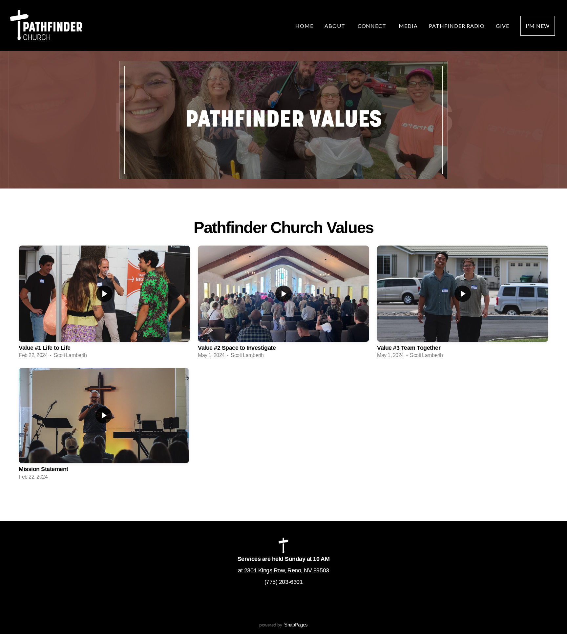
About (335, 26)
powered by (283, 624)
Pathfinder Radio (457, 26)
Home (304, 26)
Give (502, 26)
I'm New (538, 26)
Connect (373, 26)
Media (408, 26)
